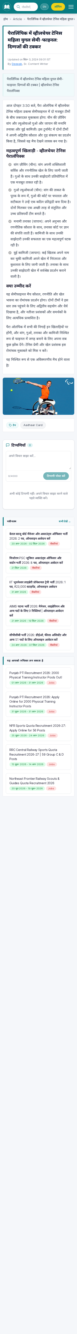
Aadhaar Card (33, 425)
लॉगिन (58, 6)
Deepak (17, 63)
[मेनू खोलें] (71, 6)
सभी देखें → (65, 521)
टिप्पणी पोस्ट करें (56, 476)
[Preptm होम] (7, 7)
